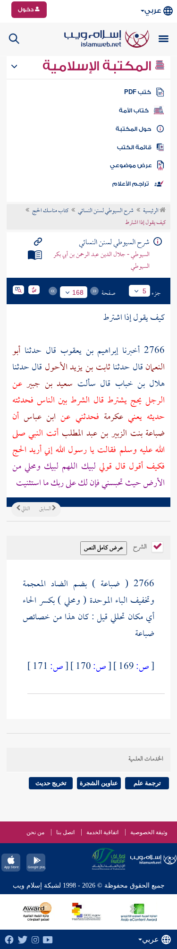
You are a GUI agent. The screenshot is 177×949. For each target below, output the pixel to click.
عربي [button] (152, 11)
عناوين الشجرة (99, 783)
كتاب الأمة (134, 110)
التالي (25, 509)
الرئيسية (151, 211)
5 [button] (144, 291)
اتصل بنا (65, 832)
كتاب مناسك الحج (50, 211)
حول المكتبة (133, 129)
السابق (45, 509)
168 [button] (78, 292)
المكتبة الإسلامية (98, 66)
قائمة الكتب (134, 147)
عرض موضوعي (131, 165)
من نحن (35, 832)
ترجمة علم (147, 783)
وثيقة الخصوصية (149, 832)
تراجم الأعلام (130, 183)
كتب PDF (137, 92)
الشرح (140, 546)
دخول (26, 9)
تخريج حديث (51, 783)
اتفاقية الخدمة (102, 832)
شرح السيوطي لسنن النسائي (106, 211)
